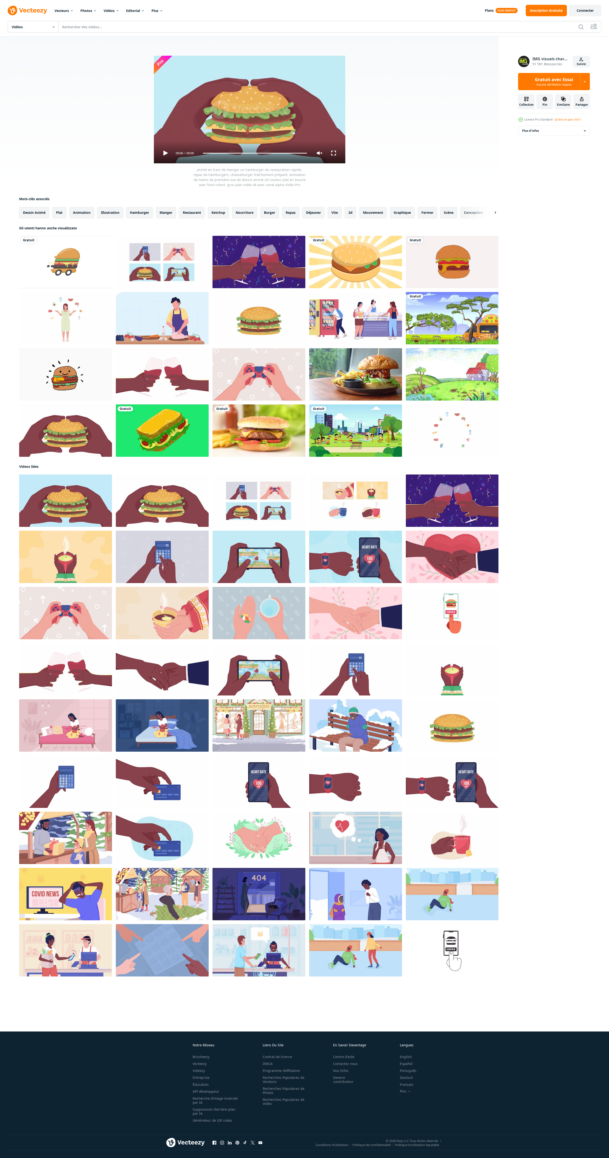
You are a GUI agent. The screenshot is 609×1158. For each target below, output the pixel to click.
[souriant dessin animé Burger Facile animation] (65, 374)
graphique (402, 212)
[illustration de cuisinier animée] (162, 318)
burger (269, 212)
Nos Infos (340, 1070)
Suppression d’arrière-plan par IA (214, 1111)
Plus (154, 10)
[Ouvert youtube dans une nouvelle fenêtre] (260, 1143)
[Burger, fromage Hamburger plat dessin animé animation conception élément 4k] (452, 262)
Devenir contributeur (343, 1079)
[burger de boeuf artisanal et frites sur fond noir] (258, 430)
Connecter (585, 10)
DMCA (268, 1063)
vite (334, 212)
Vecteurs (62, 10)
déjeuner (313, 212)
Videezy (199, 1070)
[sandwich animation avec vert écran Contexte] (162, 430)
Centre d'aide (343, 1056)
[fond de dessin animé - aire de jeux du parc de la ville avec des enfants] (355, 430)
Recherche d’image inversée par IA (215, 1100)
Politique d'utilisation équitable (417, 1145)
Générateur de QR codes (212, 1120)
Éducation (201, 1084)
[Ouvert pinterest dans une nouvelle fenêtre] (237, 1143)
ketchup (218, 212)
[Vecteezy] (27, 10)
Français (406, 1084)
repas (291, 212)
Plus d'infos (530, 131)
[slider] (255, 153)
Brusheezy (201, 1056)
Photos (86, 10)
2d (350, 212)
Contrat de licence (277, 1056)
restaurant (192, 212)
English (406, 1056)
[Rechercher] (581, 27)
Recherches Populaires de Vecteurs (283, 1079)
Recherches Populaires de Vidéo (283, 1101)
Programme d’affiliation (281, 1070)
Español (406, 1063)
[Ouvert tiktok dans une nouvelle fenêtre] (245, 1143)
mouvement (373, 212)
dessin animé (34, 212)
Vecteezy (200, 1063)
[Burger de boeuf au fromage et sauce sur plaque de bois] (355, 374)
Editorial (133, 10)
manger (166, 212)
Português (408, 1070)
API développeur (206, 1091)
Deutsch (406, 1077)
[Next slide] (491, 212)
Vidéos (109, 10)
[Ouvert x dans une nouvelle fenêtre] (253, 1143)
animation (81, 212)
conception (473, 212)
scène (448, 212)
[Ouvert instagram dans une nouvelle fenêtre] (222, 1143)
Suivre (581, 64)
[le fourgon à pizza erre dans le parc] (452, 318)
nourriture (244, 212)
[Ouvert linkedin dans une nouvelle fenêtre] (230, 1143)
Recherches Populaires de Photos (283, 1090)
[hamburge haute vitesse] (65, 262)
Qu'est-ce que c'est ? (567, 119)
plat (59, 212)
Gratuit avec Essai (554, 82)
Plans (489, 10)
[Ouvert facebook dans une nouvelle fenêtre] (214, 1143)
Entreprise (201, 1077)
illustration (110, 212)
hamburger (139, 212)
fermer (427, 212)
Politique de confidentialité (371, 1145)
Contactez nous (345, 1063)
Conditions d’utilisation (332, 1145)
